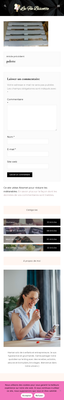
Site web (12, 161)
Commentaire (13, 101)
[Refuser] (60, 390)
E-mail (11, 149)
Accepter (26, 395)
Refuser (39, 395)
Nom (11, 136)
